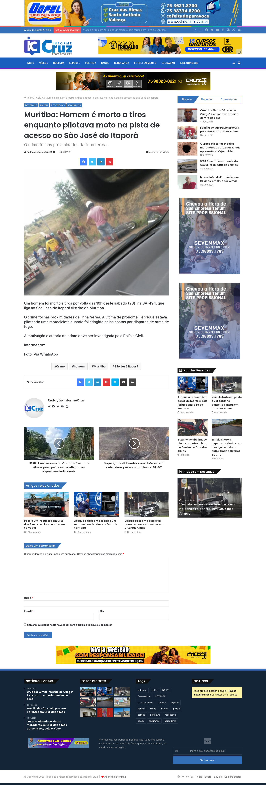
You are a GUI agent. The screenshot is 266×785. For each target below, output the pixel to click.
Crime (60, 366)
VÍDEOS (43, 62)
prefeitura (155, 714)
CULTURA (58, 62)
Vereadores (170, 721)
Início (29, 97)
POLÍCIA (39, 97)
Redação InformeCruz (38, 152)
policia (176, 708)
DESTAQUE (31, 105)
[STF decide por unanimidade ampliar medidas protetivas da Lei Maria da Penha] (122, 712)
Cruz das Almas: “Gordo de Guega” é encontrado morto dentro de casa (219, 114)
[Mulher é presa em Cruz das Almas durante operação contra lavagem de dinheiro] (88, 712)
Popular (187, 99)
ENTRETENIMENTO (145, 62)
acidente (142, 690)
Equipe (218, 776)
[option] (210, 498)
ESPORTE (74, 62)
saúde (141, 721)
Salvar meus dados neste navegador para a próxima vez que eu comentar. (69, 624)
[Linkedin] (101, 161)
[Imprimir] (132, 382)
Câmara (162, 702)
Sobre (208, 776)
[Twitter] (92, 161)
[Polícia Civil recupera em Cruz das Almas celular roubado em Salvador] (46, 505)
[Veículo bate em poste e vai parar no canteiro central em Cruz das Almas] (146, 505)
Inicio (30, 62)
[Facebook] (83, 161)
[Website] (50, 406)
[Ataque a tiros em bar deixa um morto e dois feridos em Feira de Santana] (96, 505)
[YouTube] (63, 406)
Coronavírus (144, 696)
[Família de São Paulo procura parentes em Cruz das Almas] (187, 132)
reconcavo (170, 714)
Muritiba (99, 366)
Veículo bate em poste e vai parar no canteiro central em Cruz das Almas (124, 29)
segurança (154, 721)
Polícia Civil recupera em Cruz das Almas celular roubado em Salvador (44, 524)
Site (102, 611)
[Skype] (115, 382)
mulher (164, 708)
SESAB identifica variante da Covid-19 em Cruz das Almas (219, 163)
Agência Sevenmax (115, 776)
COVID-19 (160, 696)
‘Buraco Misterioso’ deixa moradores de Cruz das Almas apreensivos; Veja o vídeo (220, 147)
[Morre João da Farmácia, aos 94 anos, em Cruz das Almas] (187, 182)
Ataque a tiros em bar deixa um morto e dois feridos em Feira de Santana (95, 524)
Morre (153, 708)
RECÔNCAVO (58, 105)
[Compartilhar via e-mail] (123, 382)
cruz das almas (145, 702)
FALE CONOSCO (189, 62)
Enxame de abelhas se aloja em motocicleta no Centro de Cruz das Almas (192, 445)
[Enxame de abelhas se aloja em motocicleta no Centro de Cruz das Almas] (193, 427)
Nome (28, 597)
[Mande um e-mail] (54, 152)
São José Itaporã (126, 366)
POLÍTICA (90, 62)
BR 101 (165, 690)
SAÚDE (105, 62)
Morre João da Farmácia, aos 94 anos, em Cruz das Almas (219, 179)
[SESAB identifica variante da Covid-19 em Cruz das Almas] (187, 166)
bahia (154, 690)
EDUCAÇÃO (168, 62)
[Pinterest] (109, 161)
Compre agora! (232, 776)
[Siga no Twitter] (51, 152)
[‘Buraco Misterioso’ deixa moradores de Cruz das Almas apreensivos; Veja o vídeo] (187, 149)
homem (79, 366)
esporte (175, 702)
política (141, 714)
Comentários (229, 99)
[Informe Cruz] (48, 46)
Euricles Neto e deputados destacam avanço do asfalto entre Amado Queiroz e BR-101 (226, 447)
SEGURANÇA (121, 62)
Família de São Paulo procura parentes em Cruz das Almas (219, 129)
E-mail (28, 611)
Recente (206, 99)
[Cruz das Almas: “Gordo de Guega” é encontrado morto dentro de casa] (187, 115)
